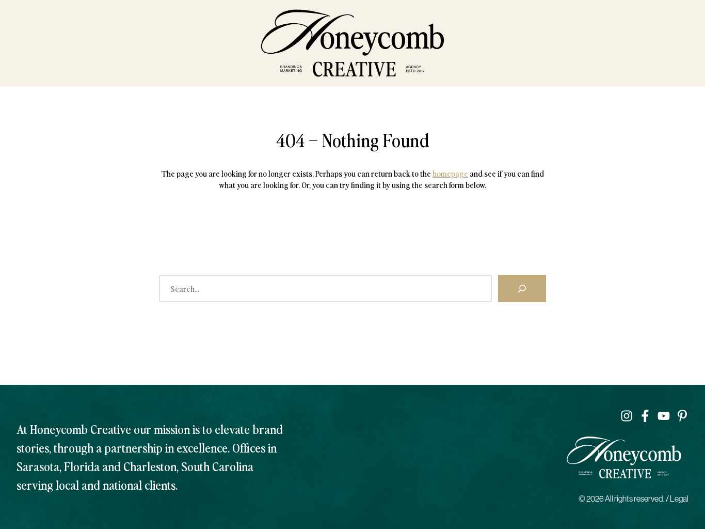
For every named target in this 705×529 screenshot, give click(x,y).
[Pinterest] (682, 416)
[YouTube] (664, 416)
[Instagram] (626, 416)
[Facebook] (645, 416)
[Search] (522, 288)
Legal (679, 498)
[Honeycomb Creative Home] (352, 43)
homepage (450, 173)
